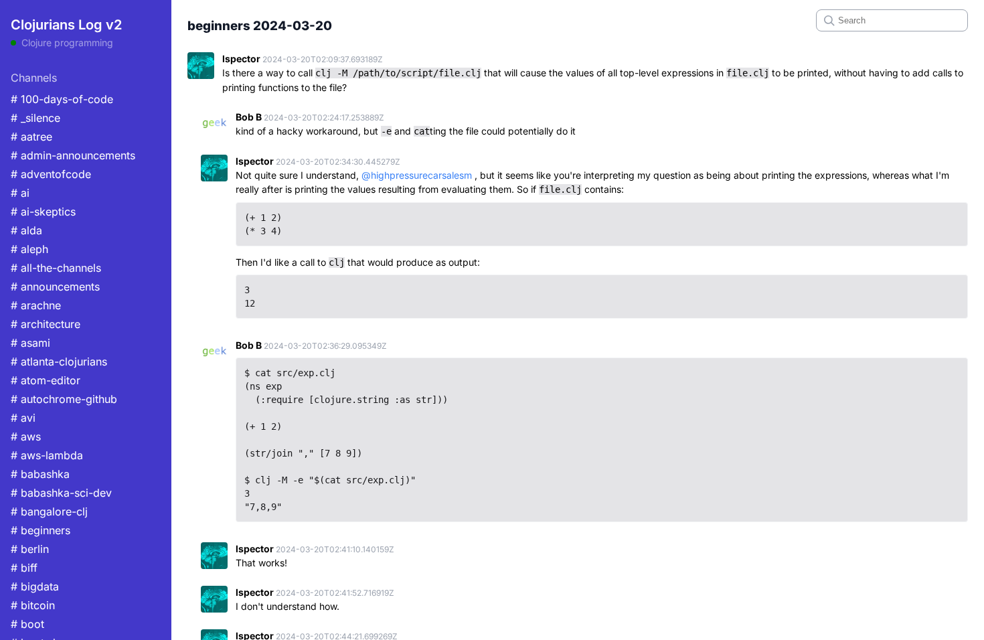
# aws (26, 436)
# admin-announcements (73, 155)
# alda (26, 230)
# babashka (40, 474)
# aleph (29, 249)
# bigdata (35, 586)
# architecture (45, 324)
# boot (27, 624)
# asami (30, 342)
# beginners (40, 530)
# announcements (55, 286)
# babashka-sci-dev (61, 492)
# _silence (35, 118)
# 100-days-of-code (62, 99)
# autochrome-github (64, 399)
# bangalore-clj (49, 511)
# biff (24, 567)
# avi (23, 417)
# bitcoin (33, 605)
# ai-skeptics (43, 211)
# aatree (31, 136)
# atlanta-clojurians (59, 361)
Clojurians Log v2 (66, 25)
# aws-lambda (47, 455)
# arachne (36, 305)
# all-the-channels (56, 267)
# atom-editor (45, 380)
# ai (20, 192)
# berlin (30, 549)
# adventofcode (51, 174)
